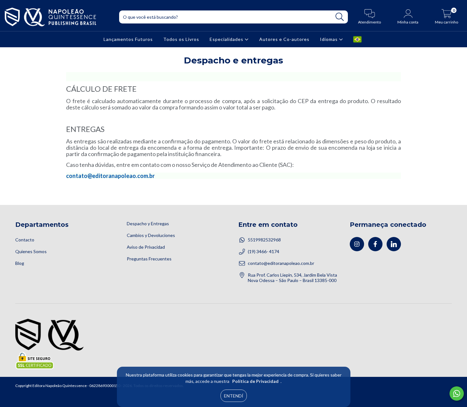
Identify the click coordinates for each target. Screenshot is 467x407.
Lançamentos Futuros (128, 39)
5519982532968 (264, 239)
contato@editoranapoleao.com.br (110, 175)
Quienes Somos (31, 251)
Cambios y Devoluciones (151, 235)
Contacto (24, 239)
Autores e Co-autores (284, 39)
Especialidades (227, 39)
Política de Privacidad (255, 381)
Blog (19, 263)
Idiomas (329, 39)
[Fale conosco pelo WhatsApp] (457, 393)
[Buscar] (339, 17)
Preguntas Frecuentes (149, 258)
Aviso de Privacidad (146, 247)
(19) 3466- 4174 (263, 251)
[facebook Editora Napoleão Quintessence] (375, 244)
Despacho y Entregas (148, 223)
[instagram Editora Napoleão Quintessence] (357, 244)
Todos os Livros (181, 39)
